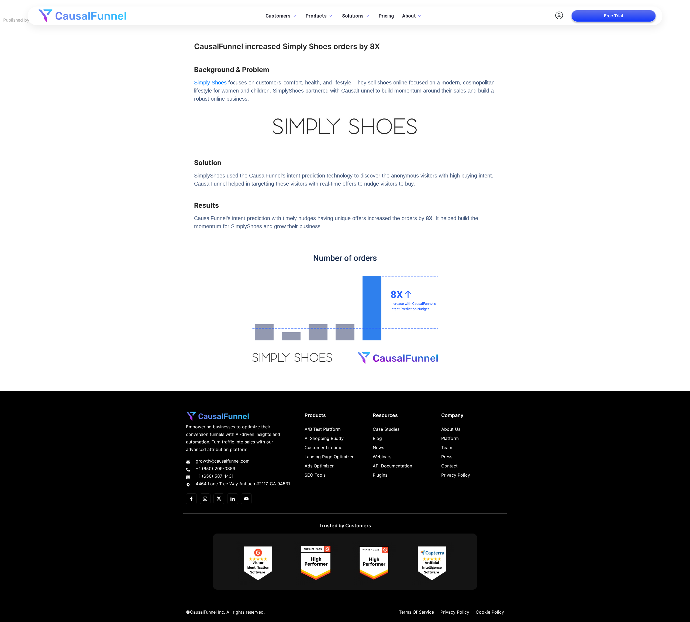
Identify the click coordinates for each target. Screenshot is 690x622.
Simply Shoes (210, 83)
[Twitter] (218, 498)
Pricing (386, 16)
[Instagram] (205, 498)
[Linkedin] (232, 498)
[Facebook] (191, 498)
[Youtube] (246, 498)
